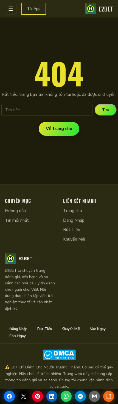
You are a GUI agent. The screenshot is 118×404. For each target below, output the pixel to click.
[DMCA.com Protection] (59, 355)
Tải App (34, 8)
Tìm (105, 110)
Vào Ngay (98, 329)
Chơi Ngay (17, 336)
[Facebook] (9, 396)
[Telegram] (80, 396)
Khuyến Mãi (74, 239)
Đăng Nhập (74, 220)
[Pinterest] (37, 396)
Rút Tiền (71, 230)
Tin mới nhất (17, 220)
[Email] (94, 396)
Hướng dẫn (15, 211)
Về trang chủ (59, 129)
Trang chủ (72, 211)
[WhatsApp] (66, 396)
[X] (23, 396)
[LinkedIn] (51, 396)
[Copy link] (108, 396)
